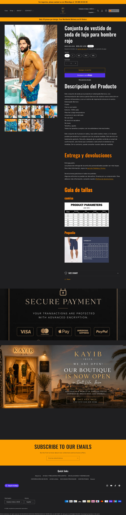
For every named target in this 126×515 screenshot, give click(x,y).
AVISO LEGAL (54, 479)
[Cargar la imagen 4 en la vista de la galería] (51, 112)
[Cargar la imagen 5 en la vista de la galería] (11, 125)
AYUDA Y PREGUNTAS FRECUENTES (54, 476)
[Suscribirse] (77, 458)
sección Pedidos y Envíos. (96, 168)
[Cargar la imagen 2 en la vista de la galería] (24, 112)
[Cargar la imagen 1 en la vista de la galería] (11, 112)
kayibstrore (12, 508)
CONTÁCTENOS (83, 479)
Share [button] (68, 279)
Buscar (92, 479)
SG (79, 55)
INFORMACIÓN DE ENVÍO (39, 479)
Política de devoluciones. (105, 179)
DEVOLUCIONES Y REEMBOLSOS (79, 476)
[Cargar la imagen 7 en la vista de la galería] (37, 125)
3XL (93, 55)
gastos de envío (82, 49)
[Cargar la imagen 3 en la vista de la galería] (37, 112)
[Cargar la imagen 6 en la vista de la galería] (24, 125)
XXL (86, 55)
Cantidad (67, 59)
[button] (12, 11)
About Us (38, 476)
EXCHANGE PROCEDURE (68, 479)
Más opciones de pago (85, 79)
